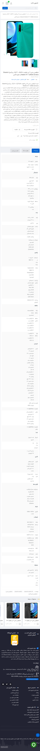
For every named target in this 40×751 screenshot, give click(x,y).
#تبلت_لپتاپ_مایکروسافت (33, 712)
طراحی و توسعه (4, 747)
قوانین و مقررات (35, 695)
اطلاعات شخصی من (14, 700)
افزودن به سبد (37, 623)
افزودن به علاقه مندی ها (29, 130)
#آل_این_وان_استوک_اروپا (33, 710)
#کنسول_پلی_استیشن (34, 717)
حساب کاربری (36, 700)
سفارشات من (16, 695)
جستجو (5, 8)
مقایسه (16, 130)
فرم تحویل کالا (15, 705)
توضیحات (35, 150)
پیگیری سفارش (15, 690)
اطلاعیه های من (15, 702)
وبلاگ (37, 693)
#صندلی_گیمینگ (35, 720)
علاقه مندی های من (14, 698)
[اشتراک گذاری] (8, 54)
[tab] (36, 151)
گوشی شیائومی (23, 79)
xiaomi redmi (18, 591)
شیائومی (32, 79)
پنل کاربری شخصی (15, 693)
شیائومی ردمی (9, 591)
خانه (37, 14)
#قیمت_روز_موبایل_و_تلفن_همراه (31, 715)
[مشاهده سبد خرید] (7, 4)
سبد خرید (37, 698)
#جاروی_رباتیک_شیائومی (33, 722)
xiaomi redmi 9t (28, 591)
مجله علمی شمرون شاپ (33, 690)
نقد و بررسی (15, 150)
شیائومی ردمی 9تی (33, 594)
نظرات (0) (26, 150)
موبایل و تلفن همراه (31, 14)
